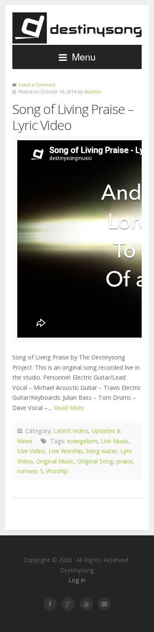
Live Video (31, 451)
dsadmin (92, 92)
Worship (57, 471)
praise (125, 461)
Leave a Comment (37, 85)
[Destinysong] (77, 28)
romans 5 (30, 471)
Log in (77, 580)
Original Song (95, 461)
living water (101, 451)
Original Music (55, 461)
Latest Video (70, 431)
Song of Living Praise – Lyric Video (72, 116)
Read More (69, 408)
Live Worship (65, 451)
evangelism (82, 441)
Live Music (115, 441)
